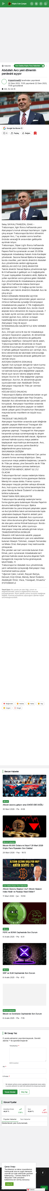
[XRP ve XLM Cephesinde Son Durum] (24, 962)
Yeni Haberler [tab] (25, 1119)
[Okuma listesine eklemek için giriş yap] (35, 133)
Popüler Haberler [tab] (10, 1119)
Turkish (31, 1189)
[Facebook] (42, 1172)
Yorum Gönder (10, 1092)
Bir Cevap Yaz (10, 1033)
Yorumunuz (14, 1046)
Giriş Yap (24, 1092)
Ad (4, 1066)
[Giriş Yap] (41, 4)
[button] (36, 4)
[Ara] (32, 4)
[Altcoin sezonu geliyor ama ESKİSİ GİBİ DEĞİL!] (24, 794)
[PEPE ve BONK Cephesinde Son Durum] (24, 921)
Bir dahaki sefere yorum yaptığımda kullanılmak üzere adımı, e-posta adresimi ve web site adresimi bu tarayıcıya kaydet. (26, 1085)
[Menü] (3, 4)
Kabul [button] (44, 1188)
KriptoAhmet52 (14, 80)
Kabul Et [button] (9, 1184)
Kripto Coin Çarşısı (19, 4)
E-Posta (6, 1076)
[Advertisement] (24, 34)
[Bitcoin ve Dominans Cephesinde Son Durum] (24, 1003)
